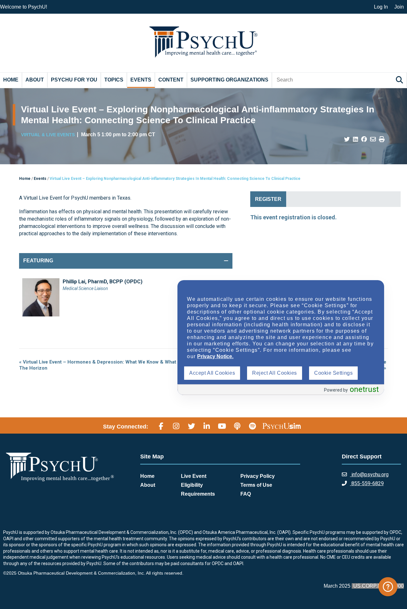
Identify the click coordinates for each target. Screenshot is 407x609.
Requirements (198, 494)
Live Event (193, 476)
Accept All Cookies (212, 373)
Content (170, 79)
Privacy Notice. (215, 356)
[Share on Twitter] (347, 139)
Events (140, 79)
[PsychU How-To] (387, 586)
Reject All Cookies (274, 373)
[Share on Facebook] (364, 139)
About (34, 79)
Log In (381, 7)
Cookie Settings (333, 373)
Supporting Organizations (229, 79)
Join (399, 7)
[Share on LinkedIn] (355, 139)
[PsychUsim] (281, 426)
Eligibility (192, 485)
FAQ (245, 494)
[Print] (382, 139)
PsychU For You (74, 79)
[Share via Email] (373, 139)
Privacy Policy (257, 476)
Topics (113, 79)
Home (10, 79)
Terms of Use (256, 485)
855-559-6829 (367, 483)
